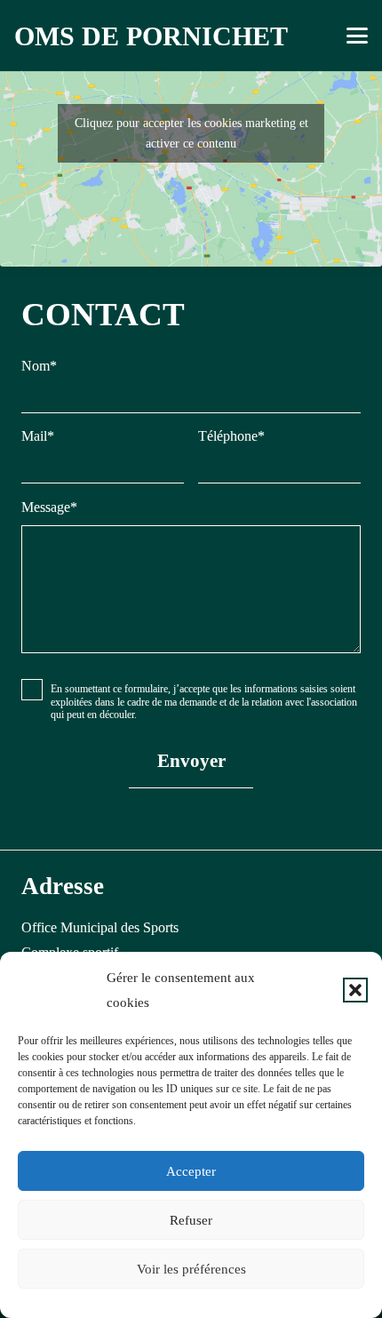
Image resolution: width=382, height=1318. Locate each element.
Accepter (191, 1171)
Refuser (191, 1220)
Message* (49, 507)
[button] (355, 990)
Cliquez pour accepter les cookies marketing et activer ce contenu (191, 133)
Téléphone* (231, 435)
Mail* (37, 435)
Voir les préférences (191, 1269)
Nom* (39, 365)
